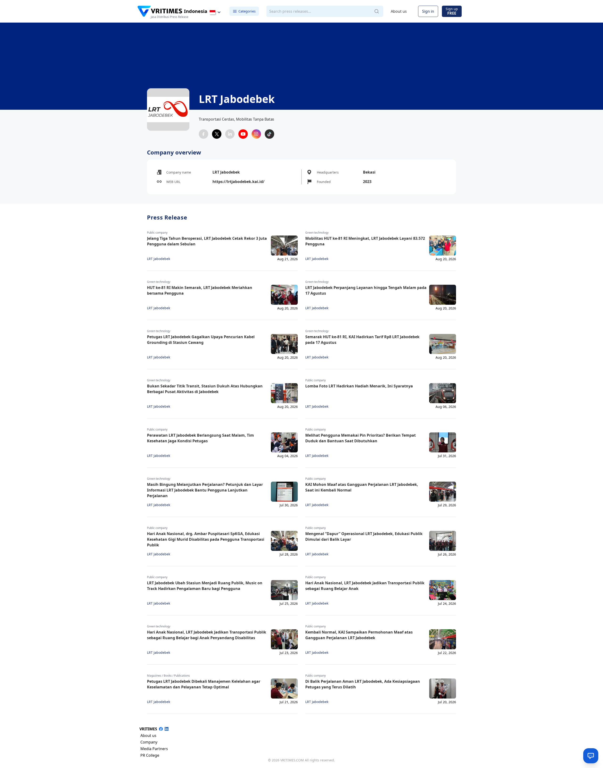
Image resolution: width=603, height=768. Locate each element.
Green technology (317, 233)
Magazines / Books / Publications (168, 676)
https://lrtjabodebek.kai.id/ (238, 181)
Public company (157, 233)
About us (399, 11)
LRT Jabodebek (158, 259)
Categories (247, 11)
